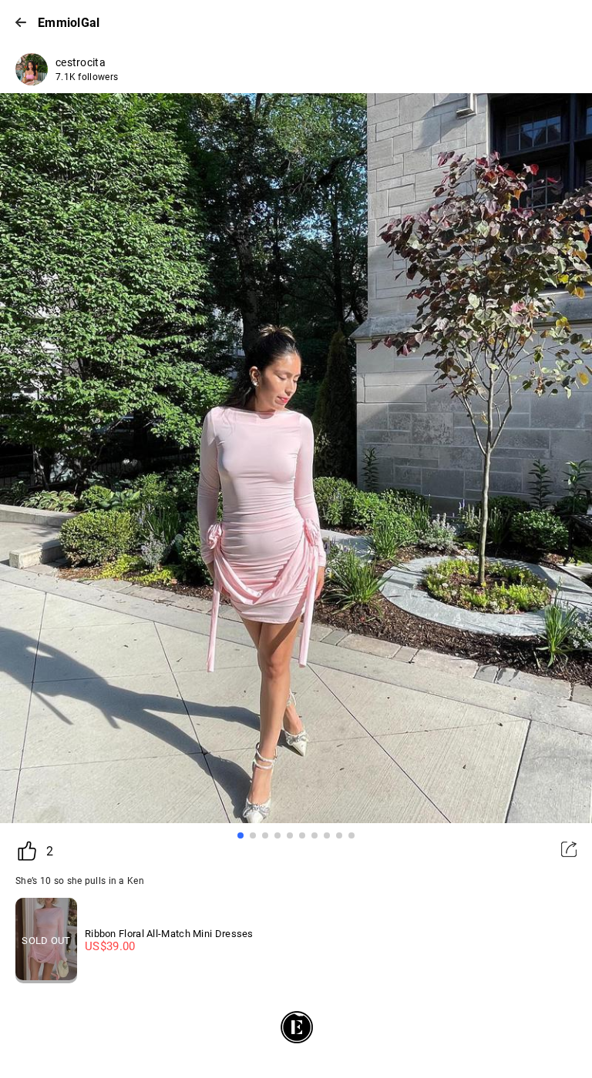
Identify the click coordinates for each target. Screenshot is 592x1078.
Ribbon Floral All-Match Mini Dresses (169, 933)
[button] (240, 835)
